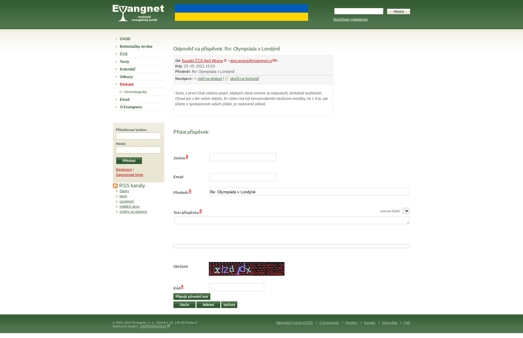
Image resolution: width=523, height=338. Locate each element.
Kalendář (128, 69)
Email (125, 99)
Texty (124, 62)
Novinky (351, 322)
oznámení (127, 201)
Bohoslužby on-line (136, 46)
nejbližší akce (130, 206)
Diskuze (127, 84)
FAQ (407, 322)
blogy (123, 196)
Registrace (124, 169)
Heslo (120, 144)
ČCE (124, 54)
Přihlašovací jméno (131, 130)
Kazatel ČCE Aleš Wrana (202, 61)
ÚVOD (125, 39)
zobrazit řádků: (390, 211)
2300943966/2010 (153, 326)
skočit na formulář (244, 79)
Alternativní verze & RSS (294, 322)
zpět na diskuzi (210, 79)
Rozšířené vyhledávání (351, 19)
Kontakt (369, 322)
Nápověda (389, 322)
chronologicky (135, 92)
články (124, 191)
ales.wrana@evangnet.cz (251, 61)
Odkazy (126, 77)
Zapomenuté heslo (129, 174)
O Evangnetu (131, 107)
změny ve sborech (133, 211)
